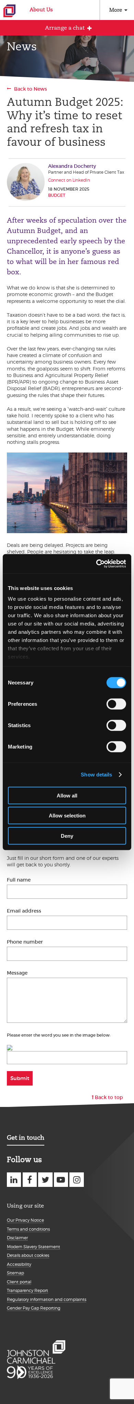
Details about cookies (28, 1255)
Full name (19, 879)
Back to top (109, 1097)
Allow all (67, 795)
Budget (56, 195)
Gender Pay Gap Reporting (33, 1308)
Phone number (25, 941)
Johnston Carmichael (9, 10)
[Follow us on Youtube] (61, 1179)
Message (17, 972)
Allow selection (67, 815)
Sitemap (15, 1272)
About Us (41, 9)
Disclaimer (17, 1237)
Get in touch (25, 1137)
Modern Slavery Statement (33, 1246)
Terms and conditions (28, 1229)
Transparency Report (27, 1290)
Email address (24, 910)
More (115, 10)
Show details (96, 774)
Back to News (30, 89)
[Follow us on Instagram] (76, 1179)
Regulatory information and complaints (46, 1299)
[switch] (116, 703)
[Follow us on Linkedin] (14, 1179)
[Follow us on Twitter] (45, 1179)
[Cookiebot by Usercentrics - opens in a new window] (96, 563)
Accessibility (19, 1264)
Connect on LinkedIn (69, 180)
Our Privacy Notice (25, 1220)
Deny (67, 835)
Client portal (19, 1281)
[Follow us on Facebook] (30, 1179)
